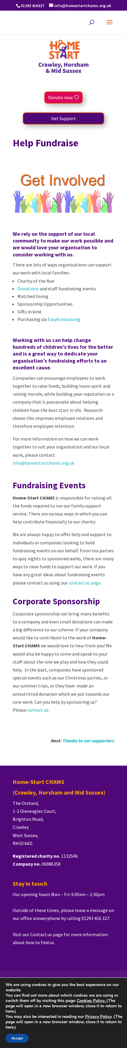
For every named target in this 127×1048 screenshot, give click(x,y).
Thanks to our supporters (88, 741)
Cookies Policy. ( (92, 1000)
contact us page (85, 583)
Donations (28, 289)
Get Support (63, 118)
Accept (17, 1038)
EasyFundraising (64, 319)
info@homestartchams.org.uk (43, 463)
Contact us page (47, 934)
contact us (37, 710)
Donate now (60, 97)
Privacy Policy (98, 1016)
